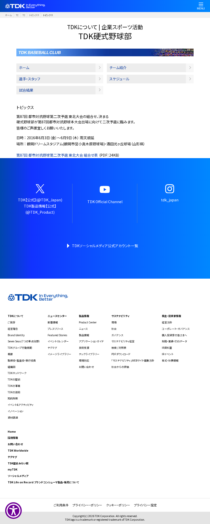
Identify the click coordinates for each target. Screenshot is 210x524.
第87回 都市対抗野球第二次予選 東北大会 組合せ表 (57, 155)
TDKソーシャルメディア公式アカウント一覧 (105, 245)
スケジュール (119, 78)
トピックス (34, 15)
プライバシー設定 (145, 505)
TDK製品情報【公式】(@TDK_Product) (40, 209)
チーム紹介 (118, 67)
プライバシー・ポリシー (87, 505)
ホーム (8, 15)
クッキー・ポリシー (118, 505)
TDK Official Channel (104, 201)
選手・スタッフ (29, 78)
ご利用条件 (61, 505)
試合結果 (26, 90)
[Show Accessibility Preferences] (13, 510)
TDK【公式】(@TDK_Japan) (40, 199)
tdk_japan (169, 199)
